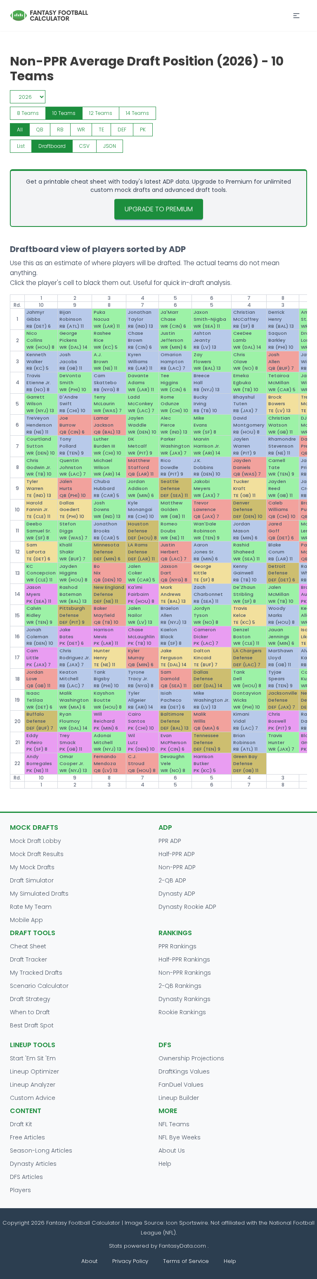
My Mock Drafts (32, 867)
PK (143, 129)
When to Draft (30, 1012)
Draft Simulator (32, 880)
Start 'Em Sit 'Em (33, 1058)
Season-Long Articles (41, 1150)
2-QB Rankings (179, 986)
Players (20, 1190)
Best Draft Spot (32, 1025)
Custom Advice (32, 1098)
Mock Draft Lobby (35, 841)
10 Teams (64, 113)
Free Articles (27, 1137)
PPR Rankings (177, 946)
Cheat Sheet (28, 946)
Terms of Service (186, 1261)
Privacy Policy (130, 1261)
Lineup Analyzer (32, 1085)
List (21, 145)
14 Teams (137, 113)
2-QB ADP (172, 880)
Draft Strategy (30, 999)
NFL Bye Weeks (179, 1137)
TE (101, 129)
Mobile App (26, 920)
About (89, 1261)
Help (164, 1164)
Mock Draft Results (37, 854)
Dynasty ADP (176, 893)
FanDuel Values (180, 1085)
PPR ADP (169, 841)
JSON (109, 145)
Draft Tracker (28, 959)
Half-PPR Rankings (184, 959)
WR (81, 129)
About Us (171, 1150)
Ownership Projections (191, 1058)
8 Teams (28, 113)
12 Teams (100, 113)
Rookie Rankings (182, 1012)
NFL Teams (173, 1124)
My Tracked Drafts (36, 973)
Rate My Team (31, 907)
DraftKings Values (184, 1071)
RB (60, 129)
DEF (122, 129)
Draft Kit (21, 1124)
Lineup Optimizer (34, 1071)
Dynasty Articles (33, 1164)
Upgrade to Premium (159, 209)
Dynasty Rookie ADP (187, 907)
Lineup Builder (178, 1098)
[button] (296, 15)
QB (39, 129)
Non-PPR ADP (177, 867)
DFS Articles (26, 1177)
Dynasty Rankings (184, 999)
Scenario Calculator (39, 986)
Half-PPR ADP (176, 854)
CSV (84, 145)
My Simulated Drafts (39, 893)
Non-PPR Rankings (184, 973)
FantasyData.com (183, 1246)
